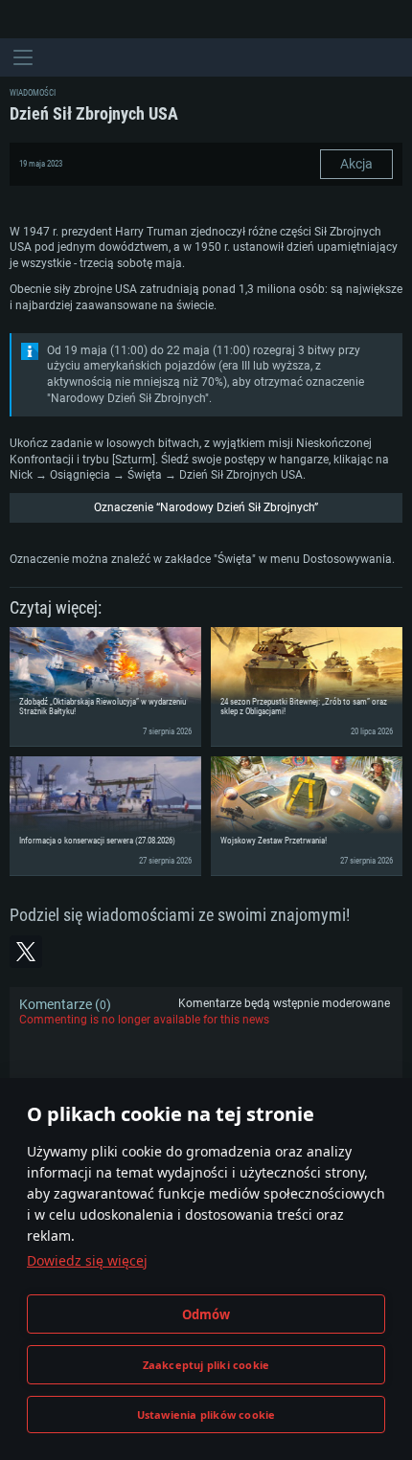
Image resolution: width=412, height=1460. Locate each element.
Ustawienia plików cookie (206, 1414)
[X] (26, 951)
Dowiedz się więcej (87, 1260)
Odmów (206, 1314)
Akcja (356, 163)
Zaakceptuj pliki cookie (206, 1365)
